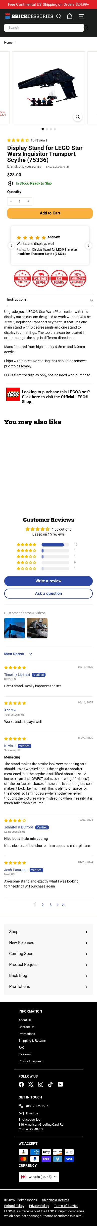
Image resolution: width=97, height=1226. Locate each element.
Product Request (31, 1061)
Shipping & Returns (32, 1040)
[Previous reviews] (11, 245)
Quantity (14, 192)
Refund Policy (14, 1206)
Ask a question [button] (48, 593)
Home (8, 42)
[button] (18, 140)
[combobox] (44, 28)
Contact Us (26, 1027)
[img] (15, 668)
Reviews (25, 1054)
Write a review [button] (49, 581)
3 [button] (51, 905)
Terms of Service (66, 1206)
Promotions (27, 1034)
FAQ (21, 1047)
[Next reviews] (88, 245)
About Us (25, 1020)
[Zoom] (77, 116)
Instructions (17, 299)
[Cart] (69, 16)
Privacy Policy (39, 1206)
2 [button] (43, 905)
